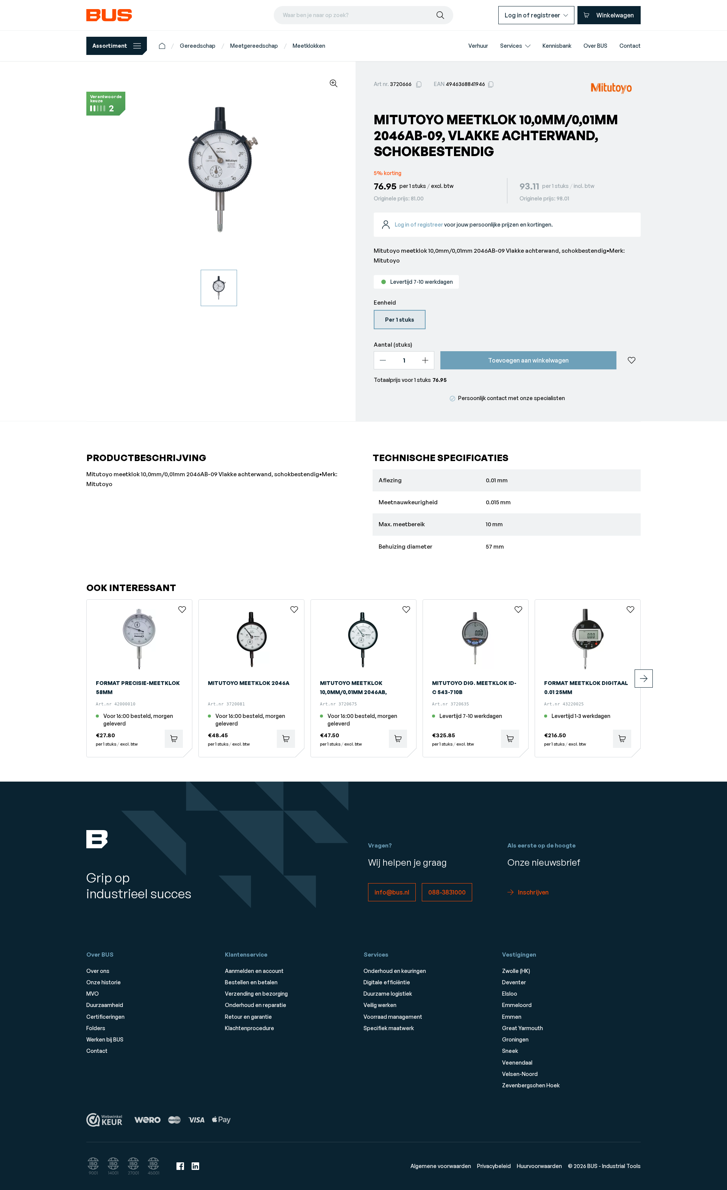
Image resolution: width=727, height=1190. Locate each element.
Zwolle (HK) (516, 971)
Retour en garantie (248, 1016)
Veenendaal (517, 1062)
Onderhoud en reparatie (255, 1005)
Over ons (97, 971)
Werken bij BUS (104, 1039)
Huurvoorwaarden (539, 1166)
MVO (92, 993)
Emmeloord (517, 1005)
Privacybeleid (494, 1166)
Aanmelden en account (254, 971)
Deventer (514, 982)
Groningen (515, 1039)
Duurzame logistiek (388, 993)
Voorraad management (393, 1016)
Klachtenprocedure (249, 1028)
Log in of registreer (419, 224)
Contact (97, 1051)
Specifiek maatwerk (389, 1028)
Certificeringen (105, 1016)
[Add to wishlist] (631, 360)
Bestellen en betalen (251, 982)
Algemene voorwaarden (440, 1166)
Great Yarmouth (522, 1028)
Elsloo (509, 993)
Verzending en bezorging (256, 993)
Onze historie (103, 982)
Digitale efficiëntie (387, 982)
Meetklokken (309, 45)
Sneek (510, 1051)
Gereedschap (197, 45)
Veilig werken (380, 1005)
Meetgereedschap (254, 45)
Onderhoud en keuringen (395, 971)
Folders (95, 1028)
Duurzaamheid (104, 1005)
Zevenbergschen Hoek (531, 1085)
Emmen (511, 1016)
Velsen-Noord (520, 1074)
